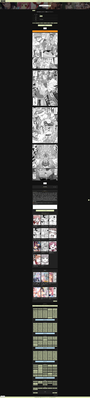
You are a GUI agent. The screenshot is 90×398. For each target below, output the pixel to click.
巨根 (50, 329)
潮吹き (40, 352)
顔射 (40, 357)
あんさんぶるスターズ (35, 371)
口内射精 (50, 357)
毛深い (40, 331)
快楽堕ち (50, 311)
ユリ (55, 316)
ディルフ (50, 331)
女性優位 (54, 312)
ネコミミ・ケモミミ (35, 344)
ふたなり (40, 325)
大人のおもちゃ (35, 358)
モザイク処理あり (40, 381)
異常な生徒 (49, 366)
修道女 (55, 344)
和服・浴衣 (54, 339)
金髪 (40, 329)
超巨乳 (35, 331)
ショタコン (40, 311)
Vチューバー (40, 330)
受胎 (50, 316)
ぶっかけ (50, 352)
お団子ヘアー (40, 344)
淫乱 (35, 317)
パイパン (54, 323)
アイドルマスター (55, 365)
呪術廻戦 (55, 373)
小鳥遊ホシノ (50, 374)
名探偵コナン (54, 374)
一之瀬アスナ (45, 373)
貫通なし (45, 317)
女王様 (55, 317)
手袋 (40, 339)
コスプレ (45, 357)
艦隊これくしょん (40, 368)
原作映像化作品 (55, 384)
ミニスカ (35, 343)
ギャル (45, 324)
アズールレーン (35, 373)
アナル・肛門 (35, 352)
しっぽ (55, 330)
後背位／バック (55, 358)
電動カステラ (35, 389)
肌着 (45, 343)
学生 (45, 325)
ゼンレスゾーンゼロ (35, 370)
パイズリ (45, 351)
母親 (45, 329)
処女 (45, 323)
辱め (40, 310)
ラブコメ (35, 316)
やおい (50, 310)
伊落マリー (45, 374)
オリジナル (49, 381)
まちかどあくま (55, 366)
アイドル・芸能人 (50, 365)
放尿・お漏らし (45, 359)
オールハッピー (35, 366)
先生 (35, 339)
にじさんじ (54, 368)
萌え (50, 330)
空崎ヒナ (40, 374)
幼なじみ (40, 312)
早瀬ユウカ (35, 374)
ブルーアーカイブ (40, 365)
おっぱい (40, 323)
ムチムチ (54, 325)
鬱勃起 (55, 392)
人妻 (50, 343)
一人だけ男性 (35, 311)
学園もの (35, 310)
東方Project (35, 368)
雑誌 (45, 381)
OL (45, 330)
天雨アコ (40, 373)
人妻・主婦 (50, 323)
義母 (45, 344)
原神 (45, 368)
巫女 (55, 343)
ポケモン (50, 368)
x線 (45, 311)
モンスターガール (40, 370)
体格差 (55, 329)
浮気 (40, 317)
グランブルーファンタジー (40, 371)
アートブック (35, 384)
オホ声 (55, 357)
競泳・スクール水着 (45, 339)
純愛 (55, 310)
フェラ (40, 351)
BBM (45, 316)
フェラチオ (54, 351)
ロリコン (35, 324)
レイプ (45, 312)
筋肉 (45, 331)
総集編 (45, 384)
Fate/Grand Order (40, 367)
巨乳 (35, 323)
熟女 (55, 324)
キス (40, 358)
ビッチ (35, 325)
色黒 (50, 324)
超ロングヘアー (35, 329)
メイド (35, 330)
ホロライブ (45, 366)
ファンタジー (45, 310)
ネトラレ (50, 312)
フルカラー (35, 381)
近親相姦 (54, 311)
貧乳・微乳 (40, 324)
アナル (50, 351)
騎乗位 (55, 352)
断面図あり (40, 359)
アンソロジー (55, 381)
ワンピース (45, 371)
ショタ (35, 312)
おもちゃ (35, 359)
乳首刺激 (50, 359)
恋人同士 (40, 316)
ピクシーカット (50, 344)
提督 (50, 371)
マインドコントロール (50, 317)
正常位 (50, 358)
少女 (50, 325)
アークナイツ (54, 371)
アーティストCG (35, 383)
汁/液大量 (54, 359)
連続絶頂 (35, 357)
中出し (35, 351)
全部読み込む (45, 319)
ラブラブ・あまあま (50, 309)
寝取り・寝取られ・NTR (55, 309)
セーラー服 (49, 339)
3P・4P (45, 352)
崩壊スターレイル (50, 373)
